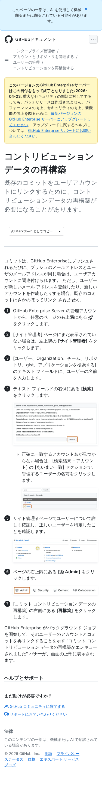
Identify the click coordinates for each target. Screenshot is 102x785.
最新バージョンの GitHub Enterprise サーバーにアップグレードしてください (50, 119)
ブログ (10, 765)
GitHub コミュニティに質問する (37, 706)
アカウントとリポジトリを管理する (43, 56)
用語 (48, 753)
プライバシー (68, 753)
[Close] (86, 9)
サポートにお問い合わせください (38, 714)
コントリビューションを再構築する (43, 68)
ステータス (13, 759)
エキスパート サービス (59, 759)
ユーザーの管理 (26, 62)
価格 (31, 759)
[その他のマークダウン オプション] (59, 231)
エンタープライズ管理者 (34, 50)
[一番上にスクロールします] (90, 773)
